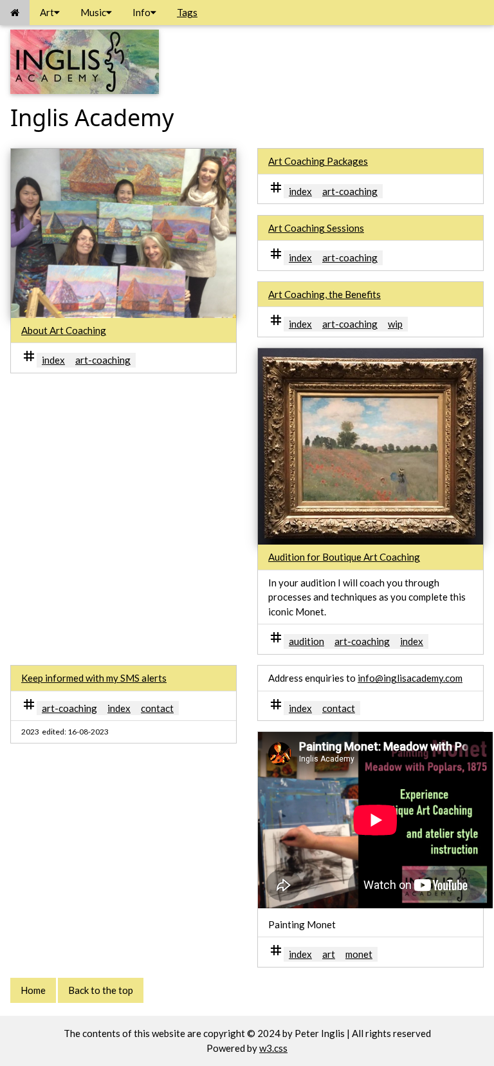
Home (33, 990)
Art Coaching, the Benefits (324, 294)
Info (142, 12)
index (53, 360)
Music (93, 12)
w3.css (273, 1048)
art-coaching (103, 360)
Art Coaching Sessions (316, 228)
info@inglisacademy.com (410, 678)
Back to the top (100, 990)
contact (157, 708)
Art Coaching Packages (318, 161)
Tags (187, 12)
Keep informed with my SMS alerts (94, 678)
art (328, 954)
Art (47, 12)
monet (358, 954)
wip (395, 324)
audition (306, 641)
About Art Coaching (63, 330)
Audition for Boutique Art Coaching (344, 557)
